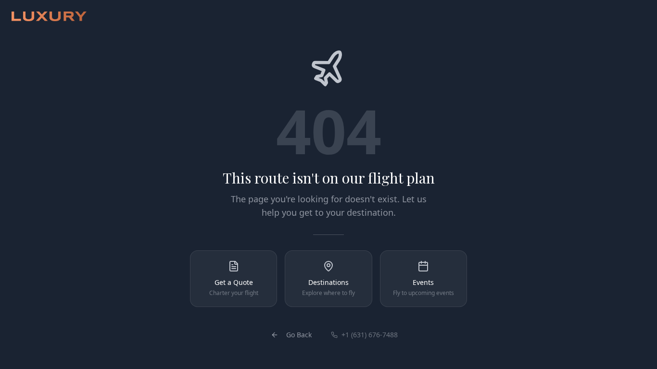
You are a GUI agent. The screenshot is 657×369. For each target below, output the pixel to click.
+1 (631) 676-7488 (369, 334)
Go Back (299, 334)
